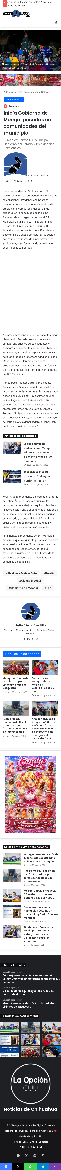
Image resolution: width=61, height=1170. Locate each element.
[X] (32, 639)
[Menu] (4, 22)
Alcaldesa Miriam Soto (22, 573)
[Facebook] (28, 639)
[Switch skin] (56, 22)
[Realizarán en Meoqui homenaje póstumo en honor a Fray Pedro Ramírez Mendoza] (12, 911)
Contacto (43, 1141)
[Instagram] (37, 639)
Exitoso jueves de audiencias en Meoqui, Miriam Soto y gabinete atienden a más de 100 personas (38, 452)
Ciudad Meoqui (31, 580)
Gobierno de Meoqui (24, 588)
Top (48, 588)
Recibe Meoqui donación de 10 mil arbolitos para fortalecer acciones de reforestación (15, 725)
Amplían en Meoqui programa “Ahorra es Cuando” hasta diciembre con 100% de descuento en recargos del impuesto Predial (44, 728)
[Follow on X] (48, 175)
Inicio (9, 92)
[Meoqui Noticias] (16, 13)
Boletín (50, 573)
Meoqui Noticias (41, 92)
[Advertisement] (30, 293)
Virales (33, 1141)
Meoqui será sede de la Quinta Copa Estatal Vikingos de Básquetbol (15, 683)
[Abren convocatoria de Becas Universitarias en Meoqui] (51, 1051)
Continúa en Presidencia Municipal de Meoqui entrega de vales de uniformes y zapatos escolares (39, 934)
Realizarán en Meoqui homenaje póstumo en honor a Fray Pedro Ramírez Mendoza (41, 912)
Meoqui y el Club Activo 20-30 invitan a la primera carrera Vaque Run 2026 (41, 894)
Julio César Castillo (37, 175)
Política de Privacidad (30, 1147)
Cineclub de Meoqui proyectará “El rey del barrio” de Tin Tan (37, 476)
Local (25, 1141)
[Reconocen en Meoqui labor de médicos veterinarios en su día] (45, 667)
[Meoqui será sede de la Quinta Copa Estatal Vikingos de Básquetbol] (16, 667)
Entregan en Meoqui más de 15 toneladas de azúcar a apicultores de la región (41, 858)
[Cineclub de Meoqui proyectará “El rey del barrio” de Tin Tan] (12, 476)
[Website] (24, 639)
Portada (17, 1141)
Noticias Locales (22, 92)
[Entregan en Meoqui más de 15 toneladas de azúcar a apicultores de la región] (12, 859)
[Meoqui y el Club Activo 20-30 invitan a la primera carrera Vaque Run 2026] (12, 895)
